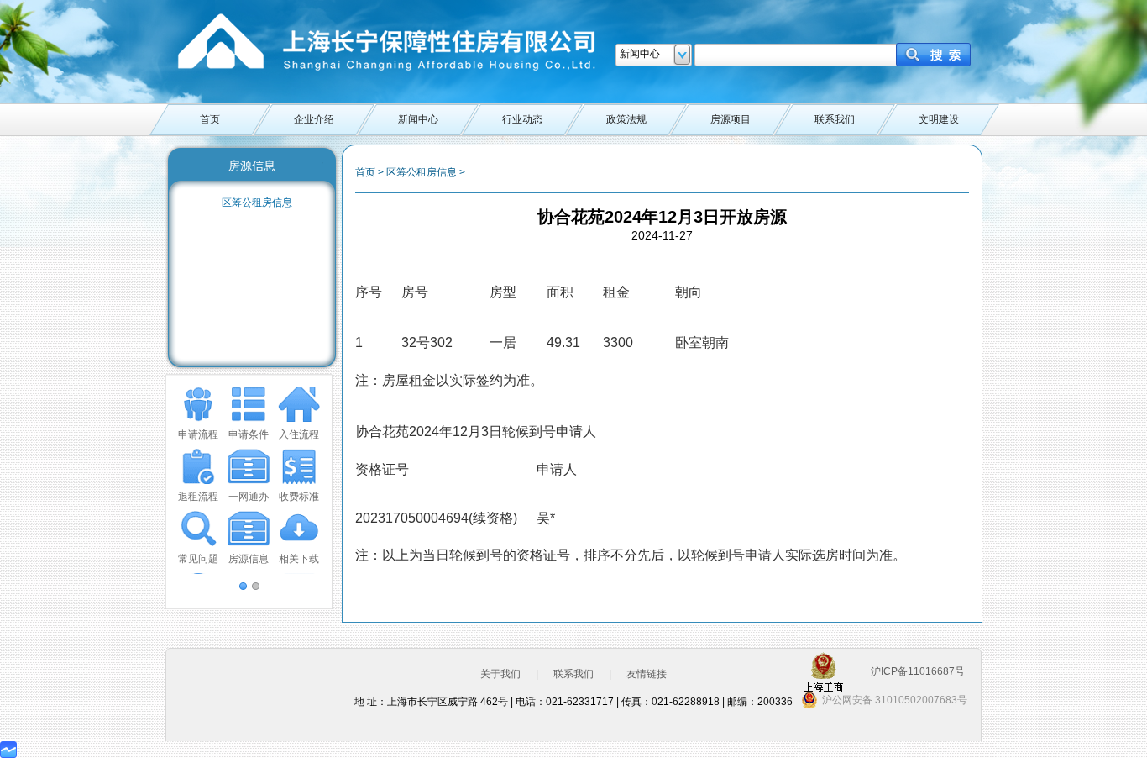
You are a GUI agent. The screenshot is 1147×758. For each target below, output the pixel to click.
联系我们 (834, 119)
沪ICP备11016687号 (918, 671)
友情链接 (646, 674)
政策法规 (626, 119)
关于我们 (500, 674)
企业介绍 (314, 119)
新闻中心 (418, 119)
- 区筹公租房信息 (254, 202)
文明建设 (939, 119)
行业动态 (522, 119)
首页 (210, 119)
